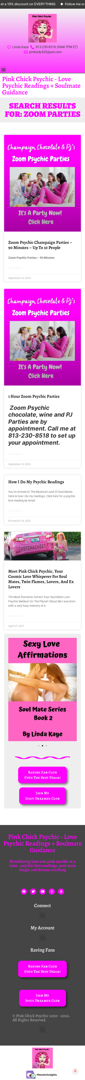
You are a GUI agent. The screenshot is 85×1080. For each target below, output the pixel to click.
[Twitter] (33, 891)
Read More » (15, 268)
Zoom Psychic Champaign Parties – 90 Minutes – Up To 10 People (40, 244)
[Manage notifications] (75, 1071)
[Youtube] (42, 891)
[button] (3, 69)
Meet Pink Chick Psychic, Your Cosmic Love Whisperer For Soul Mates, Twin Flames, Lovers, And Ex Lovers (41, 579)
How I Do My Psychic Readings (36, 482)
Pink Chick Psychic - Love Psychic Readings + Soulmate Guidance (41, 85)
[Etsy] (52, 891)
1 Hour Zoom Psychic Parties (34, 396)
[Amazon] (61, 891)
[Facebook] (24, 891)
